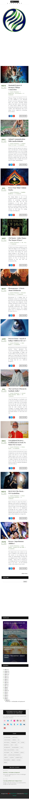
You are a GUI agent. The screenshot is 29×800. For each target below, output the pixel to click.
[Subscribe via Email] (17, 791)
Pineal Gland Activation (9, 749)
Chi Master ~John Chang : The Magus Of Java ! (17, 239)
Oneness (14, 739)
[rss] (15, 3)
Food (9, 448)
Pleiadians (16, 752)
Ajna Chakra (6, 752)
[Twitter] (7, 791)
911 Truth (12, 757)
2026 (5, 698)
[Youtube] (19, 791)
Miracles (23, 292)
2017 (5, 685)
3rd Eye (22, 752)
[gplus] (11, 3)
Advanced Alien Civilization (14, 754)
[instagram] (13, 3)
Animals (23, 143)
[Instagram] (13, 791)
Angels (10, 344)
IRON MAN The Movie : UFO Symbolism (16, 492)
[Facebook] (9, 791)
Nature (22, 742)
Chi (22, 242)
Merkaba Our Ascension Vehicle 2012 (14, 623)
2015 (5, 682)
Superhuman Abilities (13, 497)
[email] (17, 3)
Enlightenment (15, 747)
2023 (5, 693)
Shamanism (13, 742)
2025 (5, 697)
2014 (5, 681)
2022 (5, 692)
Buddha (23, 192)
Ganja (16, 744)
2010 (5, 674)
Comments (21, 145)
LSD (11, 752)
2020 (5, 690)
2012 (23, 343)
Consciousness (7, 739)
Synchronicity (7, 747)
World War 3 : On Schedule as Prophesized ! (15, 701)
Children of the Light (18, 547)
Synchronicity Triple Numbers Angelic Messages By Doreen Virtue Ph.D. (14, 632)
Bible (18, 394)
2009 (5, 672)
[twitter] (7, 3)
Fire (25, 242)
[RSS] (15, 791)
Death (5, 754)
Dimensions (11, 93)
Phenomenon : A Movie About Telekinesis (16, 289)
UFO (18, 739)
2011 (5, 676)
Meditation (6, 744)
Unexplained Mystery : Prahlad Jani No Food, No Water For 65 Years (17, 442)
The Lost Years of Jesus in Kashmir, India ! (17, 390)
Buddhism (10, 193)
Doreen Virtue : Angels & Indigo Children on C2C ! (17, 340)
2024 (5, 695)
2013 (5, 679)
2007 (5, 669)
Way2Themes (14, 793)
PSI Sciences (18, 93)
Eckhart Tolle (18, 757)
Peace (23, 495)
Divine (23, 447)
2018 (5, 687)
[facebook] (9, 3)
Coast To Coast (12, 145)
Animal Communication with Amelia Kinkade (16, 140)
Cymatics (6, 757)
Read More (23, 116)
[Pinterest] (21, 791)
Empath (5, 762)
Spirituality (15, 737)
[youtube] (19, 3)
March (7, 700)
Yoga (22, 747)
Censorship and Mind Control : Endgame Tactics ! (12, 780)
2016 (5, 684)
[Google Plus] (11, 791)
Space (12, 744)
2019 (5, 689)
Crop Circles (6, 742)
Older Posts (24, 573)
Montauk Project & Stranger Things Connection (15, 87)
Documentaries (7, 737)
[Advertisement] (14, 51)
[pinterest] (21, 3)
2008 (5, 671)
